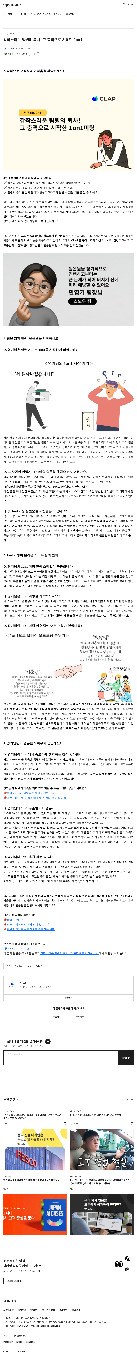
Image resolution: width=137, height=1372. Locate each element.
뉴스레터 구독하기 (13, 1281)
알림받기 (68, 998)
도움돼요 (57, 1016)
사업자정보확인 (37, 1322)
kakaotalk (30, 1342)
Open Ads (12, 5)
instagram (8, 1342)
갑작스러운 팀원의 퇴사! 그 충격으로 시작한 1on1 (69, 953)
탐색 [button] (10, 14)
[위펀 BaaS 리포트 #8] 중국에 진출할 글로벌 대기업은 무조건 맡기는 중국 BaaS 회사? (32, 1117)
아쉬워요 (80, 1016)
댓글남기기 (126, 1058)
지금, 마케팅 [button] (20, 14)
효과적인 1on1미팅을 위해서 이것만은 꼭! (31, 793)
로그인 (131, 4)
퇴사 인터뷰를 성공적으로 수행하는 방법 (31, 929)
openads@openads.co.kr (48, 1326)
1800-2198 (23, 1326)
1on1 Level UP (15, 919)
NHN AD (9, 1301)
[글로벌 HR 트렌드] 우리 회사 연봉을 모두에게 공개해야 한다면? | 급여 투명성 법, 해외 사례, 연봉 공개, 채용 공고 (100, 1182)
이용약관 (7, 1336)
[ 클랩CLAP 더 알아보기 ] (18, 948)
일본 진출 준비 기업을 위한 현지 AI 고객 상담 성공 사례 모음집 (31, 1180)
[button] (129, 1099)
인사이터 (47, 14)
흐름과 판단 (35, 14)
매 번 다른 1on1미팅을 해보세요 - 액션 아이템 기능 (36, 797)
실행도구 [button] (58, 14)
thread (19, 1342)
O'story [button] (70, 14)
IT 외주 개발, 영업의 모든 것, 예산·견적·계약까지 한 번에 (95, 1115)
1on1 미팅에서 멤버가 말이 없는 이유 (28, 924)
